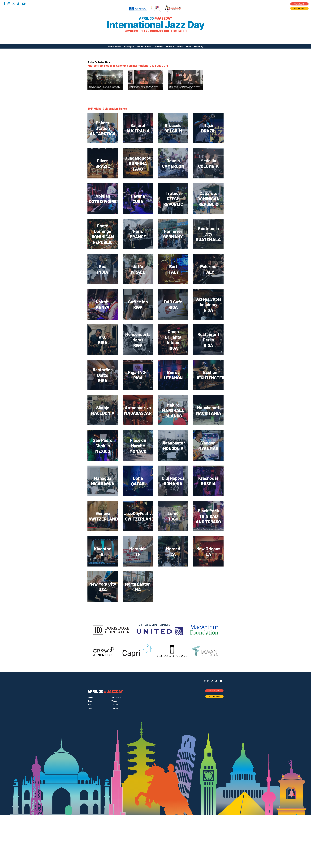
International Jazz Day (155, 24)
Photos (90, 705)
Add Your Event (299, 8)
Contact (115, 708)
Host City (198, 46)
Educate (170, 46)
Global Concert (144, 46)
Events (90, 697)
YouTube (24, 3)
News (188, 46)
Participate (129, 46)
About (180, 46)
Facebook (4, 3)
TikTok (18, 3)
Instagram (9, 3)
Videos (114, 701)
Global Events (114, 46)
